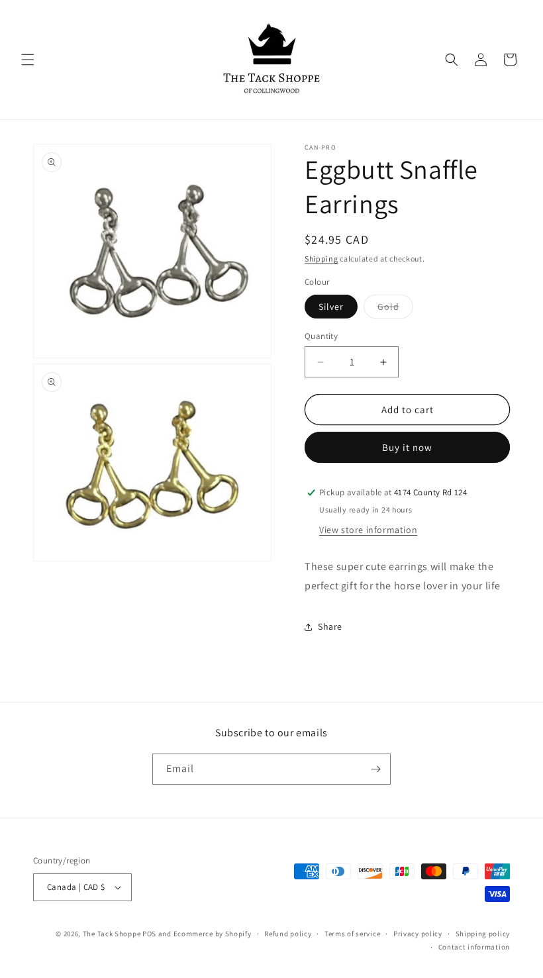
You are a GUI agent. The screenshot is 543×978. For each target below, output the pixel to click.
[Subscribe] (375, 769)
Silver (331, 307)
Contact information (474, 947)
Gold (395, 309)
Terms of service (352, 933)
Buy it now (407, 447)
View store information (368, 530)
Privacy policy (417, 933)
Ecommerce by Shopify (212, 933)
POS (149, 933)
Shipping (321, 259)
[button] (27, 59)
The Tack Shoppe (112, 933)
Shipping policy (483, 933)
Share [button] (330, 626)
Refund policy (287, 933)
